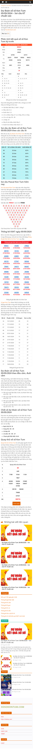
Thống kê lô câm (6, 602)
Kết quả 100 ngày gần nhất (9, 597)
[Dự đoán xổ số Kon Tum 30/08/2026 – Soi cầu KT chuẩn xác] (16, 526)
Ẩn (8, 33)
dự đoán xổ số (17, 134)
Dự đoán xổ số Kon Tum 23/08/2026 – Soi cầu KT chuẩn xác (16, 566)
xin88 (2, 728)
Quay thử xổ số (8, 443)
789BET (3, 734)
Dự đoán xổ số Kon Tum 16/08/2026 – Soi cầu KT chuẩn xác (16, 588)
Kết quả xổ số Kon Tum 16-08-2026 (21, 682)
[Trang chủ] (2, 2)
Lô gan (6, 302)
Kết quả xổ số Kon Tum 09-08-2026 (21, 689)
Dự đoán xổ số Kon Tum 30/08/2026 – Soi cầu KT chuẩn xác (16, 543)
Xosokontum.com (10, 30)
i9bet (2, 716)
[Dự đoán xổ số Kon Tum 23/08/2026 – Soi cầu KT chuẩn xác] (16, 548)
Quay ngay (16, 503)
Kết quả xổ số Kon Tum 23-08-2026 (21, 675)
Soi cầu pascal (8, 187)
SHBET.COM (4, 731)
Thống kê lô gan (5, 605)
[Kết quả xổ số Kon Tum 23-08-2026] (6, 675)
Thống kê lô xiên (6, 611)
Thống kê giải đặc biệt (7, 600)
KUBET (2, 743)
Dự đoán (9, 5)
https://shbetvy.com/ (6, 719)
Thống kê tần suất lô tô (8, 613)
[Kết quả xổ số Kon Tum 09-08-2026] (6, 689)
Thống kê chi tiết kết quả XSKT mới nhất (13, 616)
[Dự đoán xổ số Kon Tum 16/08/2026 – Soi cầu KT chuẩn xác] (16, 570)
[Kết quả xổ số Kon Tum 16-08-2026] (6, 682)
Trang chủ (3, 5)
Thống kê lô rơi (5, 608)
